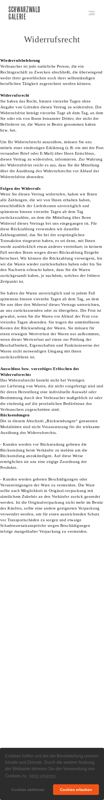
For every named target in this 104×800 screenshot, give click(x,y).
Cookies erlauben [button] (76, 789)
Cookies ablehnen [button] (28, 789)
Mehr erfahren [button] (42, 776)
